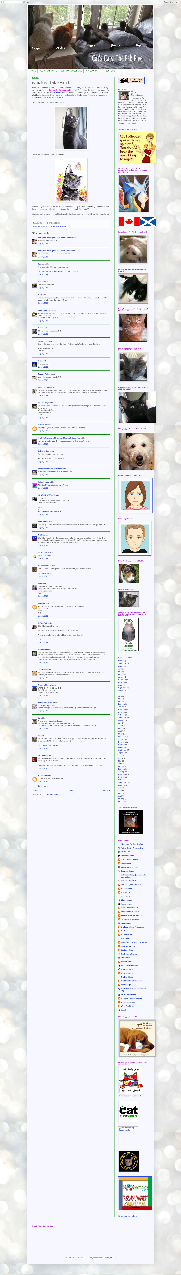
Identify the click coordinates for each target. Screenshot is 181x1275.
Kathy (40, 583)
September (122, 663)
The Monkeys (126, 985)
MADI (123, 931)
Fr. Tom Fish (42, 623)
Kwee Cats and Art (45, 387)
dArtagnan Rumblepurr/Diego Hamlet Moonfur (55, 238)
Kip (49, 226)
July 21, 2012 (43, 596)
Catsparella (56, 93)
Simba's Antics (127, 962)
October (121, 666)
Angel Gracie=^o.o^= (46, 703)
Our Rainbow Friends (129, 954)
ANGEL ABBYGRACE (46, 495)
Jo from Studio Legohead (59, 90)
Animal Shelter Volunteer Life (132, 848)
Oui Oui (41, 535)
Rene (40, 361)
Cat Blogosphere (127, 856)
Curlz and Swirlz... (127, 871)
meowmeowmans (44, 566)
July (119, 693)
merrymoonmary (94, 1258)
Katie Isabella (43, 522)
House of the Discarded (130, 912)
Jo (46, 226)
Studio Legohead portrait (58, 226)
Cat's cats (41, 226)
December (122, 680)
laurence (41, 282)
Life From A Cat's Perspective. (132, 927)
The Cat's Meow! (127, 969)
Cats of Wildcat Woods (129, 859)
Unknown (41, 603)
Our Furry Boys (127, 950)
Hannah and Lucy (44, 310)
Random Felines (44, 374)
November (122, 682)
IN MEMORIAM (92, 71)
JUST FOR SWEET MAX (71, 71)
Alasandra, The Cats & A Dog (132, 844)
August (120, 690)
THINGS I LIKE (108, 71)
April (120, 731)
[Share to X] (53, 223)
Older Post (106, 791)
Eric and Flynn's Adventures (131, 885)
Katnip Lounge (43, 482)
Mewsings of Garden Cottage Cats (134, 942)
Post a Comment (41, 786)
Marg (40, 295)
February (121, 661)
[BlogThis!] (50, 223)
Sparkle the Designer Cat (130, 965)
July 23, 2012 (43, 728)
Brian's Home (126, 852)
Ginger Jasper (126, 900)
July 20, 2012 (43, 244)
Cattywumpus (126, 863)
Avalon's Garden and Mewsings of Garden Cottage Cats (59, 438)
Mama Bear (42, 650)
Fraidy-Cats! (126, 892)
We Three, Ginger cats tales (131, 998)
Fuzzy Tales (42, 425)
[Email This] (48, 223)
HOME (33, 71)
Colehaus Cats (43, 451)
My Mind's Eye (43, 403)
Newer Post (37, 791)
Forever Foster (126, 889)
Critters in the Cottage (129, 867)
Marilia (40, 328)
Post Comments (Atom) (50, 794)
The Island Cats (44, 553)
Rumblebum (125, 958)
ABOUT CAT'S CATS (48, 71)
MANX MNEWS (126, 935)
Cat (135, 92)
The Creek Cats (127, 973)
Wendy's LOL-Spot (128, 1006)
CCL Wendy (42, 755)
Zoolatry (124, 1010)
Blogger (113, 1258)
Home (72, 791)
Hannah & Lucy (127, 904)
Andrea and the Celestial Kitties (50, 469)
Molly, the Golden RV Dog (130, 946)
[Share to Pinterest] (58, 223)
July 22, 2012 (43, 642)
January (121, 677)
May (119, 699)
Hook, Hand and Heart (129, 908)
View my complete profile (127, 123)
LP (39, 736)
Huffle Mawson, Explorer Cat (132, 915)
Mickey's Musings (45, 685)
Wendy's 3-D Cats (128, 1002)
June (120, 669)
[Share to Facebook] (55, 223)
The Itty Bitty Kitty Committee (132, 981)
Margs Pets (125, 939)
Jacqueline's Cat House (130, 919)
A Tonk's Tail (43, 775)
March (120, 672)
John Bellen (42, 670)
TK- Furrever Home (128, 995)
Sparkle (41, 264)
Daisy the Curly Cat (128, 881)
